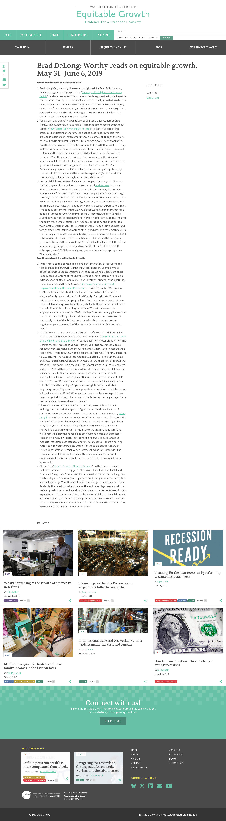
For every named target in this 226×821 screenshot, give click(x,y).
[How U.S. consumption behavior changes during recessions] (188, 631)
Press (134, 754)
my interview (102, 185)
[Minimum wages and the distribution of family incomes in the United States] (38, 632)
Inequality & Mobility (113, 47)
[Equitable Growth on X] (142, 785)
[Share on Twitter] (4, 71)
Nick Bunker (12, 591)
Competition (22, 47)
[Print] (4, 84)
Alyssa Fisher (163, 581)
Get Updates (152, 38)
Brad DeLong (153, 97)
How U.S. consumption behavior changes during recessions (184, 663)
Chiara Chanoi (96, 775)
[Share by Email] (4, 80)
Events (142, 38)
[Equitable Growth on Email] (159, 786)
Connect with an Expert (127, 38)
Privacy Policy (139, 767)
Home (134, 750)
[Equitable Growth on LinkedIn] (150, 786)
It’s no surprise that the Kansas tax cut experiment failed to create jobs (106, 585)
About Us (174, 750)
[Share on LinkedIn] (4, 75)
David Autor (87, 649)
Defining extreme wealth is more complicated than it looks (45, 765)
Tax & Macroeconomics (203, 47)
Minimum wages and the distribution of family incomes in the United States (33, 666)
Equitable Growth (48, 771)
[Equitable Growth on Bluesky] (133, 785)
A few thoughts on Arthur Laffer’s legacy (70, 128)
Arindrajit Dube (14, 672)
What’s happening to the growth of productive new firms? (37, 585)
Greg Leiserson (89, 592)
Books (172, 758)
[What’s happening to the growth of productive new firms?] (38, 553)
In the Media (176, 754)
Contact (136, 762)
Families (68, 47)
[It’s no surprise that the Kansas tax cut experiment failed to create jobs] (113, 553)
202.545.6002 (77, 799)
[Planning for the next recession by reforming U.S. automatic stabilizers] (188, 548)
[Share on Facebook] (4, 66)
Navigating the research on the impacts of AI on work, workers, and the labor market (97, 767)
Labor (158, 47)
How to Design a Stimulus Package (73, 466)
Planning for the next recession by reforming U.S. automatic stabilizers (188, 575)
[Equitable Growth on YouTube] (169, 786)
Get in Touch (113, 720)
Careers (135, 758)
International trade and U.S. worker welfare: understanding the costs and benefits (110, 643)
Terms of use (176, 762)
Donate (166, 37)
